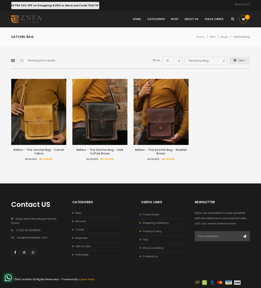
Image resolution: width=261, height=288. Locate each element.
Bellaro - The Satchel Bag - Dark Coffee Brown (100, 152)
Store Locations (153, 248)
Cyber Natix (87, 279)
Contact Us (150, 256)
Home (200, 37)
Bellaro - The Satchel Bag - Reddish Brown (161, 152)
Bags (224, 37)
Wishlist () (242, 4)
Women (80, 221)
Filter (241, 60)
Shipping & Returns (156, 223)
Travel (79, 230)
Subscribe (245, 236)
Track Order (151, 214)
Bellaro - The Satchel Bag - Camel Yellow (38, 152)
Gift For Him (83, 246)
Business (81, 238)
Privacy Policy (152, 231)
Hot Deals (81, 255)
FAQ (145, 240)
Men (213, 37)
